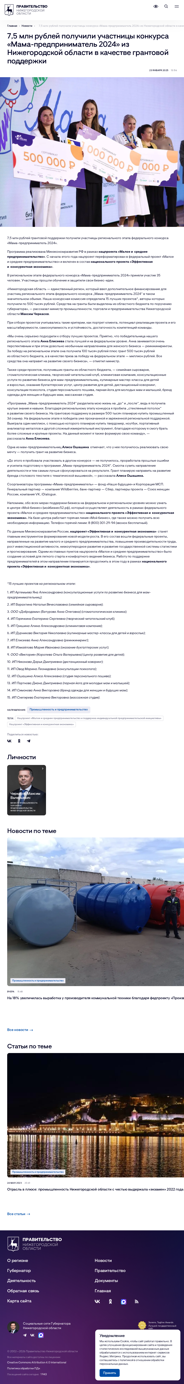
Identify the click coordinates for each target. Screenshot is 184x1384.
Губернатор (19, 1270)
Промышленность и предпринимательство (59, 709)
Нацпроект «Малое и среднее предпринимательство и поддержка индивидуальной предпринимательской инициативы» (89, 718)
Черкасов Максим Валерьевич (25, 795)
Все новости (17, 1029)
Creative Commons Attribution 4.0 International (36, 1362)
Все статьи (16, 1214)
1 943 (44, 1374)
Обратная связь (23, 1290)
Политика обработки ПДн (23, 1368)
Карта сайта (19, 1300)
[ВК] (97, 1301)
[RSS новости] (136, 1301)
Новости (103, 1260)
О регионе (17, 1260)
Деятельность (21, 1280)
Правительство (110, 1270)
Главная (103, 1290)
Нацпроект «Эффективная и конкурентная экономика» (41, 724)
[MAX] (123, 1301)
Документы (106, 1280)
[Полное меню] (176, 6)
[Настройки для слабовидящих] (156, 6)
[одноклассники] (110, 1301)
